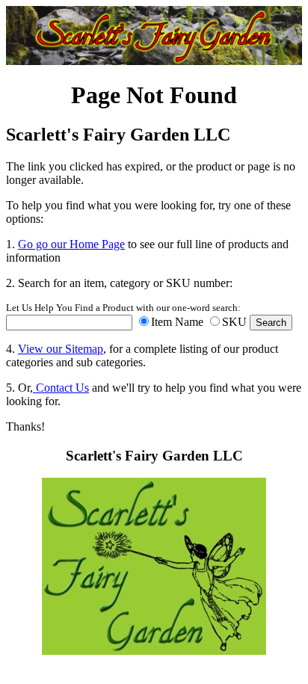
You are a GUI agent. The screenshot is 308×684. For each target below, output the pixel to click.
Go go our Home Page (71, 244)
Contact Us (61, 387)
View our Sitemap (60, 348)
